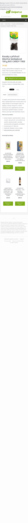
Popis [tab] (4, 94)
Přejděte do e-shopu (16, 78)
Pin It (18, 89)
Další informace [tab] (12, 94)
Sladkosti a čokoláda (12, 84)
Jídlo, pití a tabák (17, 82)
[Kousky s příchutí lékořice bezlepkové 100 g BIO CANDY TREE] (14, 41)
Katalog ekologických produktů (11, 239)
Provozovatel (7, 241)
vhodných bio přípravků (6, 231)
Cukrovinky (10, 82)
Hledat (24, 16)
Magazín (22, 239)
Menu (4, 20)
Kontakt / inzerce (14, 242)
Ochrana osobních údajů (18, 241)
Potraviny (4, 84)
